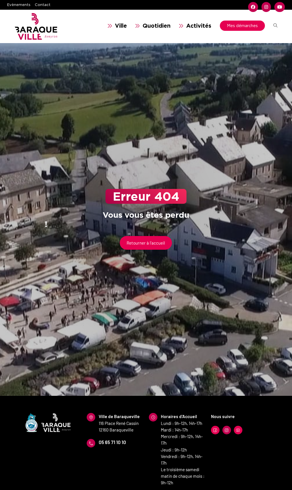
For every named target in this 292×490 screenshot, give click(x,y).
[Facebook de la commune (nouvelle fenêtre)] (253, 7)
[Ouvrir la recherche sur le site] (275, 26)
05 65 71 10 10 (112, 442)
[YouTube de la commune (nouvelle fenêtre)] (279, 7)
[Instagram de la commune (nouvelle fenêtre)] (266, 7)
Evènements (19, 4)
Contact (42, 4)
